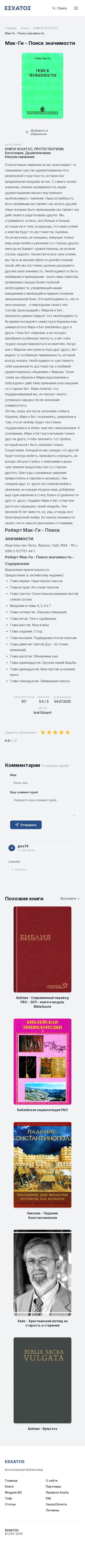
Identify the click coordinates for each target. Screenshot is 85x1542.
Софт (9, 1498)
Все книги (68, 899)
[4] (61, 732)
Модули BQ (13, 1492)
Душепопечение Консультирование (28, 155)
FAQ (48, 1498)
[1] (43, 732)
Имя (13, 775)
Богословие (14, 153)
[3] (55, 732)
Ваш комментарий (24, 792)
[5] (68, 732)
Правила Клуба (57, 1492)
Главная (11, 28)
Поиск (62, 8)
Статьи (10, 1504)
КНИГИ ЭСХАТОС (45, 28)
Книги (25, 28)
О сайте (52, 1480)
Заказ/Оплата (56, 1504)
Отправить (28, 825)
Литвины (52, 1510)
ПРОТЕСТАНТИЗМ (48, 149)
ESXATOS (15, 1461)
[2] (49, 732)
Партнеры (53, 1486)
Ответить (21, 869)
